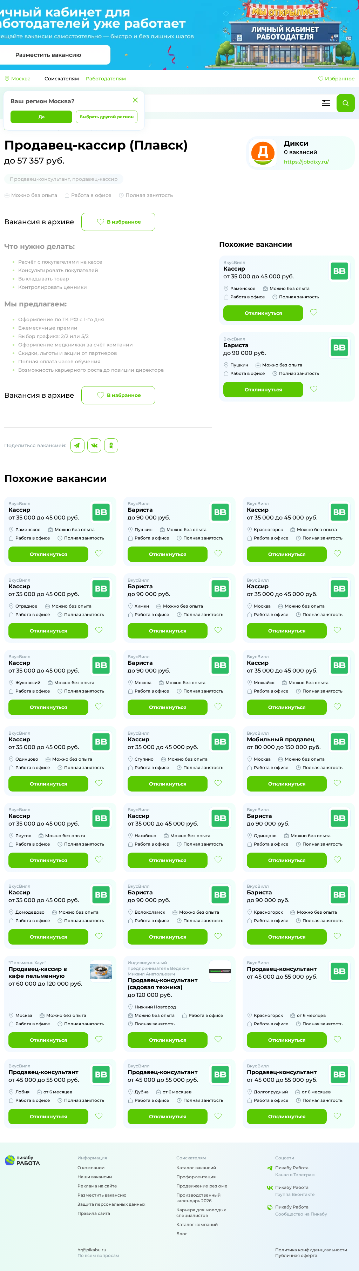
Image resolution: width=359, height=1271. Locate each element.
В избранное (124, 222)
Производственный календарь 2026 (198, 1197)
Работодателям (106, 78)
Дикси (296, 143)
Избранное (340, 78)
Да (42, 116)
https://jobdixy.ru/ (306, 162)
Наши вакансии (94, 1176)
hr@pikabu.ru (91, 1249)
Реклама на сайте (97, 1186)
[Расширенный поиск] (326, 103)
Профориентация (196, 1176)
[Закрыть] (135, 100)
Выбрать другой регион (107, 116)
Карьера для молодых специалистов (201, 1212)
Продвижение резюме (202, 1186)
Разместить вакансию (102, 1195)
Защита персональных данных (111, 1204)
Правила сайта (93, 1213)
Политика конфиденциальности (311, 1249)
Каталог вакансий (196, 1167)
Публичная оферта (296, 1255)
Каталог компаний (197, 1224)
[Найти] (346, 103)
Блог (181, 1233)
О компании (90, 1167)
